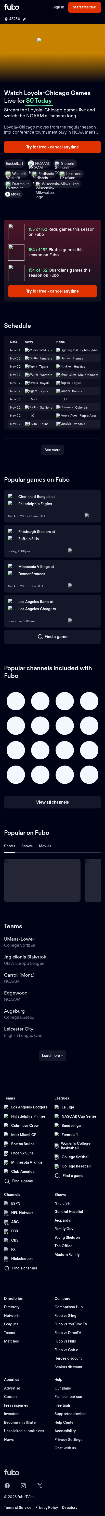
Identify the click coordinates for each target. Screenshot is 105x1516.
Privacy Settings (68, 1440)
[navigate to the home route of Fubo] (11, 7)
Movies (45, 846)
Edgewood (16, 993)
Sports (9, 846)
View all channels (52, 802)
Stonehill (68, 163)
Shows (27, 846)
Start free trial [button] (84, 7)
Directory (69, 1508)
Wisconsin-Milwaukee (60, 184)
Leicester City (18, 1029)
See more (52, 450)
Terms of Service (17, 1508)
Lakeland (74, 174)
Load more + (52, 1056)
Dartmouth (21, 184)
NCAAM (42, 163)
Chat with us (65, 1448)
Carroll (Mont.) (19, 975)
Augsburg (14, 1011)
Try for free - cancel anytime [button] (52, 147)
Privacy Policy (46, 1508)
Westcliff (19, 174)
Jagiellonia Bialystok (25, 956)
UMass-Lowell (19, 939)
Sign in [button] (58, 7)
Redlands (46, 174)
